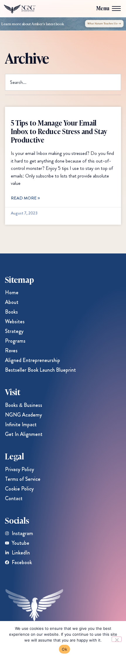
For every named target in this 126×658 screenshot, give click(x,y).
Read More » (25, 198)
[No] (117, 639)
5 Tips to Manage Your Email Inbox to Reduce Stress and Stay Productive (59, 131)
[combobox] (63, 82)
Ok (64, 649)
